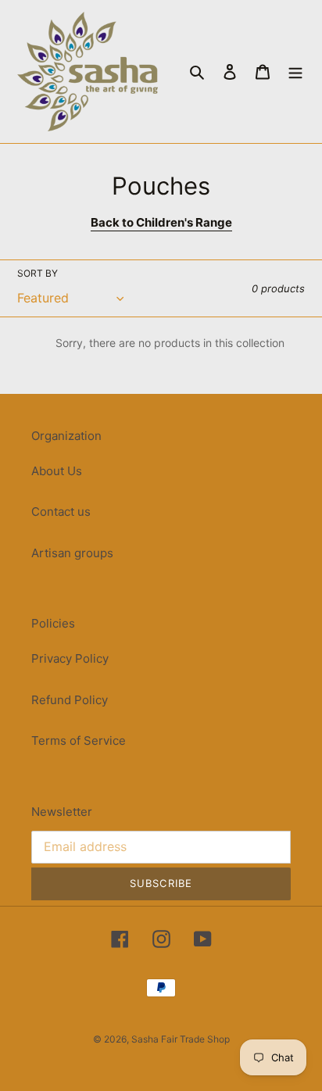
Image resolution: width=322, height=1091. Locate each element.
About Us (56, 470)
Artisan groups (72, 553)
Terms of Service (78, 740)
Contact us (61, 511)
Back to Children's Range (161, 222)
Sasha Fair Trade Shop (180, 1039)
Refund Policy (69, 699)
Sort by (37, 273)
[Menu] (295, 71)
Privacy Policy (70, 658)
